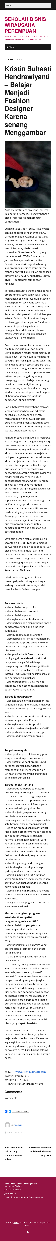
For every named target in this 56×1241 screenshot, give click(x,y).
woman (18, 1124)
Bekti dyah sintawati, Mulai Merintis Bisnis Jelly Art (40, 1151)
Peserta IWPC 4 (14, 1132)
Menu (11, 47)
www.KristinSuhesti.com (31, 1072)
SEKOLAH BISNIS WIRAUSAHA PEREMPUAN (25, 24)
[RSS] (28, 1232)
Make (16, 1222)
